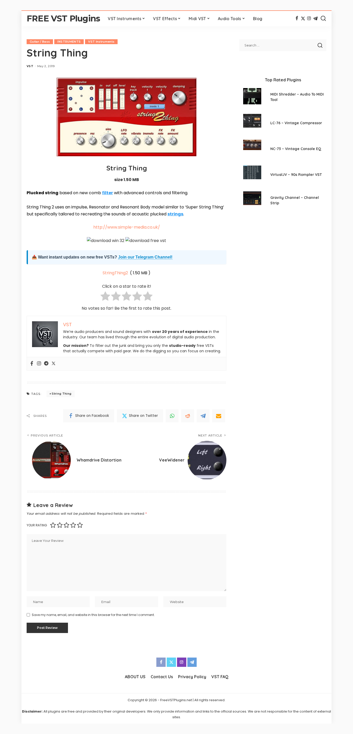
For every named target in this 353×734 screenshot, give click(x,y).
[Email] (218, 415)
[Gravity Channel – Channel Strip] (252, 201)
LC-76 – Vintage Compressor (296, 123)
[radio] (105, 297)
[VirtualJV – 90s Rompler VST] (252, 175)
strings (175, 214)
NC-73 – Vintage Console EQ (295, 148)
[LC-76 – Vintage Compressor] (252, 123)
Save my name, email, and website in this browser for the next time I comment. (93, 615)
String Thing (61, 393)
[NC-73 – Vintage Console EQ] (252, 149)
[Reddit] (187, 415)
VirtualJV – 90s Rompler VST (296, 174)
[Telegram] (315, 18)
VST (30, 66)
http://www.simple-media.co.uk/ (126, 227)
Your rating (37, 525)
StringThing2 (115, 273)
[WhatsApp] (172, 415)
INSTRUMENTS (69, 41)
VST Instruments (101, 41)
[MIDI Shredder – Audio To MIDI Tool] (252, 97)
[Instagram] (309, 18)
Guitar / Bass (40, 41)
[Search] (323, 18)
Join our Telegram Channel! (145, 257)
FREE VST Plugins (63, 18)
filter (107, 193)
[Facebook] (297, 18)
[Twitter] (303, 18)
